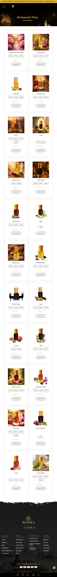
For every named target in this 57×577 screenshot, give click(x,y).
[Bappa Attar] (16, 75)
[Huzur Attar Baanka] (41, 117)
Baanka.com (37, 564)
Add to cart (16, 64)
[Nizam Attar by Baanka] (41, 286)
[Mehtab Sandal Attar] (16, 244)
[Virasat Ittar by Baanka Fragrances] (16, 455)
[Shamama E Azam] (16, 369)
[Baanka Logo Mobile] (4, 5)
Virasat (16, 473)
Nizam (40, 304)
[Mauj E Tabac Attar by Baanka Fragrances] (16, 203)
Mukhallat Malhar (40, 262)
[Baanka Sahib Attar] (41, 327)
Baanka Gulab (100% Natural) (16, 52)
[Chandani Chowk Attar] (41, 75)
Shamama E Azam (16, 387)
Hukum (16, 135)
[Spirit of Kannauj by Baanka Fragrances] (41, 410)
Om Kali (16, 345)
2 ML (10, 56)
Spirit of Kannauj (41, 428)
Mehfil (40, 221)
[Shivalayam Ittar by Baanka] (16, 410)
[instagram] (27, 527)
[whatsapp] (34, 527)
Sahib (40, 345)
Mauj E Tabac (16, 221)
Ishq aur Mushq (16, 180)
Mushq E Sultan (16, 304)
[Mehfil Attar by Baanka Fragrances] (41, 203)
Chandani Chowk (41, 94)
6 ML (16, 56)
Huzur (40, 135)
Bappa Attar (16, 94)
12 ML (21, 56)
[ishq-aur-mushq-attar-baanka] (16, 162)
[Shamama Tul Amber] (41, 369)
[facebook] (24, 527)
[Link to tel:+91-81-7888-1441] (54, 570)
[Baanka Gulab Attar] (16, 34)
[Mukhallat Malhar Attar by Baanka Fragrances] (41, 244)
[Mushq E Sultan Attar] (16, 286)
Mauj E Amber (40, 180)
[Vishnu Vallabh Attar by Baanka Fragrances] (41, 455)
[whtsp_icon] (54, 566)
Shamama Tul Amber (41, 387)
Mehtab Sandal (16, 262)
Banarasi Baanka (41, 52)
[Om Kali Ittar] (16, 327)
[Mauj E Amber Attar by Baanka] (41, 162)
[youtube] (31, 527)
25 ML (16, 142)
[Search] (54, 6)
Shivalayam (16, 428)
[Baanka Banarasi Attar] (41, 34)
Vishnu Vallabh (41, 473)
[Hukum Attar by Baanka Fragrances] (16, 117)
